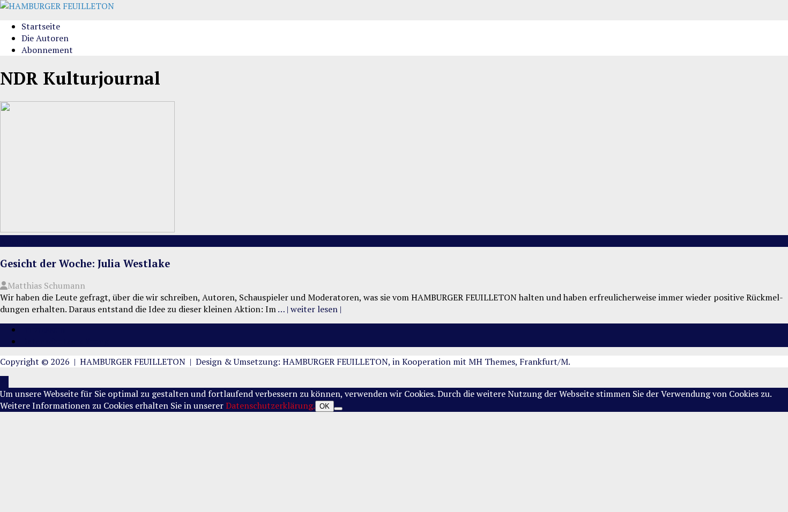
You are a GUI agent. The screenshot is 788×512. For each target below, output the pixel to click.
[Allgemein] (87, 229)
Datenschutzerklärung (65, 341)
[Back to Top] (4, 382)
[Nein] (338, 408)
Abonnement (47, 50)
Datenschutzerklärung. (270, 405)
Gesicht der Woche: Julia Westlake (85, 263)
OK (324, 406)
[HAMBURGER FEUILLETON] (57, 6)
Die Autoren (45, 38)
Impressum (43, 329)
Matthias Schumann (46, 285)
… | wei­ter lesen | (309, 309)
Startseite (40, 26)
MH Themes (492, 361)
